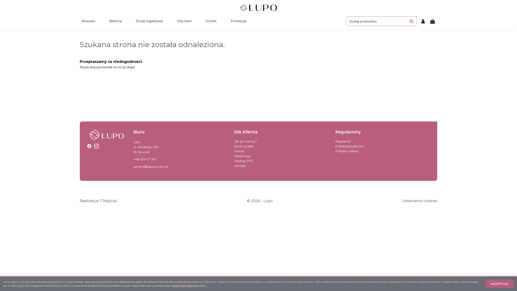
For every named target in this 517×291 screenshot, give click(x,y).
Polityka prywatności (349, 146)
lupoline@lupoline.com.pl (150, 167)
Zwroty (239, 151)
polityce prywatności (185, 285)
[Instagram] (96, 146)
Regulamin (343, 141)
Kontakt (240, 166)
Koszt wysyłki (243, 146)
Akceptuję (499, 283)
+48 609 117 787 (145, 159)
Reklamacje (242, 156)
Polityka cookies (346, 151)
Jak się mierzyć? (245, 141)
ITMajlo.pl (108, 201)
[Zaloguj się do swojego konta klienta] (423, 21)
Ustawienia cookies (419, 201)
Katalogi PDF (243, 161)
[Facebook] (89, 146)
